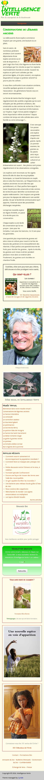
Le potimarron (8, 425)
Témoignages (11, 618)
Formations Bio (26, 755)
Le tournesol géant (10, 422)
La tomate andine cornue (12, 444)
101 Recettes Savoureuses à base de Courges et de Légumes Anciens (22, 296)
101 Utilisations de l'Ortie (22, 748)
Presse (29, 767)
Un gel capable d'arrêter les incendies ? (21, 481)
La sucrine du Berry (10, 428)
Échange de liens (19, 767)
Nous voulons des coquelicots (17, 489)
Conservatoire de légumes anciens (16, 411)
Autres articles (35, 500)
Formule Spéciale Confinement (17, 473)
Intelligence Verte (20, 11)
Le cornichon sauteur (11, 420)
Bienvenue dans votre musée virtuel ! (17, 409)
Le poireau (7, 441)
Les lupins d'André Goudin (15, 497)
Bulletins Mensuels (23, 760)
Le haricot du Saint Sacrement (14, 433)
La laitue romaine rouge (12, 436)
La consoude (8, 417)
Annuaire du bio (8, 760)
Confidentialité (25, 762)
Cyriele (20, 778)
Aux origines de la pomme (13, 447)
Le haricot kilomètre (11, 414)
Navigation (22, 23)
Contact (15, 755)
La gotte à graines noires (12, 439)
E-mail (22, 562)
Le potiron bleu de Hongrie (13, 430)
